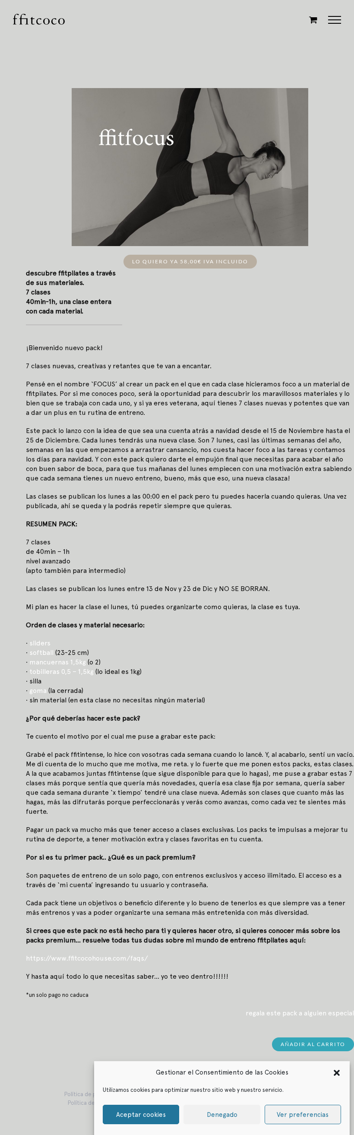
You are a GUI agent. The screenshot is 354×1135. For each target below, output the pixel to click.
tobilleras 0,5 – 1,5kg (61, 671)
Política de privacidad (92, 1094)
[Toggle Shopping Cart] (313, 19)
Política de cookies (92, 1103)
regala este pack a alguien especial (300, 1013)
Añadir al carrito (313, 1044)
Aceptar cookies (141, 1115)
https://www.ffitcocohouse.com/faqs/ (87, 958)
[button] (336, 1072)
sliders (40, 643)
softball (41, 652)
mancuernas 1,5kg (57, 662)
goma (38, 690)
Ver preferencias (303, 1115)
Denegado (222, 1115)
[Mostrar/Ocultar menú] (335, 20)
